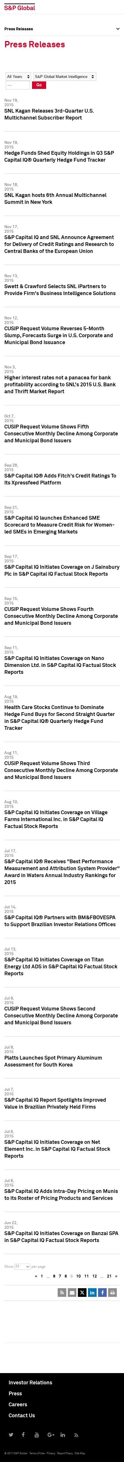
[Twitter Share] (82, 1292)
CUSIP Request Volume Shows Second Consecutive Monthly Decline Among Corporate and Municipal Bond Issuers (61, 1015)
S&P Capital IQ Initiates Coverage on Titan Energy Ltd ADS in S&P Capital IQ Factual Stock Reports (60, 966)
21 (109, 1276)
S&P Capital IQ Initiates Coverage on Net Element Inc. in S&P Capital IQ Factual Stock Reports (57, 1149)
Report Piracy (65, 1453)
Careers (18, 1404)
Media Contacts (19, 63)
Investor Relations (30, 1382)
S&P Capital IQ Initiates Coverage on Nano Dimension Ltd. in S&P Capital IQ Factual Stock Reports (60, 665)
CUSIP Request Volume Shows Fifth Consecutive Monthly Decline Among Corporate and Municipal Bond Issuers (61, 433)
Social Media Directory (25, 76)
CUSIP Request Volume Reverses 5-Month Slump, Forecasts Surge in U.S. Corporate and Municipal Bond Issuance (58, 335)
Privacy (51, 1453)
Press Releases (18, 50)
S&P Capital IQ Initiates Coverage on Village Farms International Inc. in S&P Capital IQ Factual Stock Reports (56, 819)
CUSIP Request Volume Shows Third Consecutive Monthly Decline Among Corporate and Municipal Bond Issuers (61, 770)
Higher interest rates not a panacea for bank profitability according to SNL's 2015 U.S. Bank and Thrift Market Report (60, 384)
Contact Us (22, 1415)
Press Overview (18, 38)
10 (78, 1276)
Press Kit (12, 88)
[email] (72, 1292)
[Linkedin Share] (92, 1292)
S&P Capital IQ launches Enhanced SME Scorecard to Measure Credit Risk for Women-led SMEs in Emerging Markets (59, 525)
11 (86, 1276)
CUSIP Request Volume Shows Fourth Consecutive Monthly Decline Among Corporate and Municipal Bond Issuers (61, 616)
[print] (112, 1292)
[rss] (62, 1292)
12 (94, 1276)
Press (15, 1393)
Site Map (80, 1453)
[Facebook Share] (102, 1292)
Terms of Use (37, 1453)
